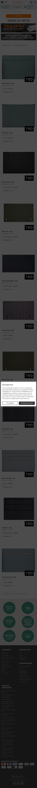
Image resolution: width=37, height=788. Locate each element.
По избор (10, 403)
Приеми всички (27, 403)
